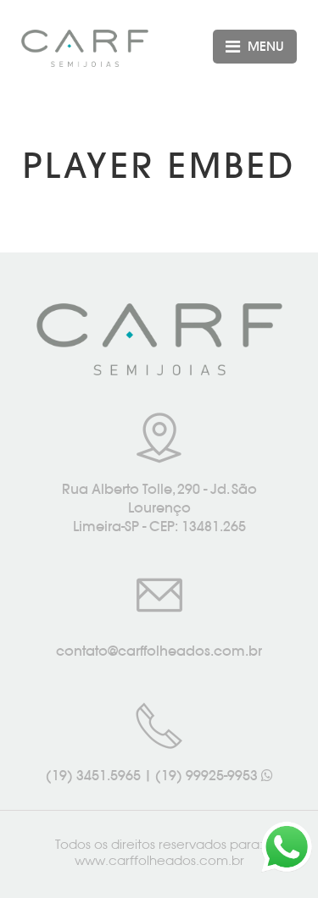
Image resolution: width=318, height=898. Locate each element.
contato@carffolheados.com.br (159, 650)
